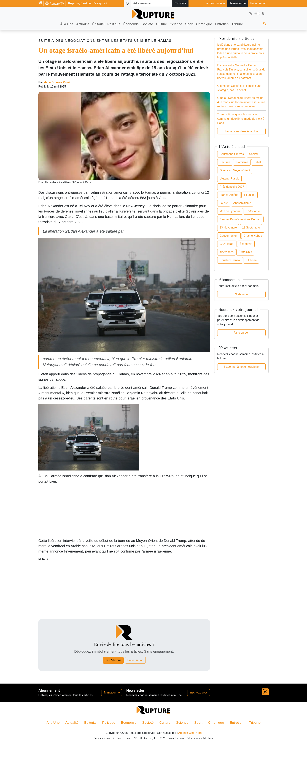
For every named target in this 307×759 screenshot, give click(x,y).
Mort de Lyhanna (230, 211)
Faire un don (258, 3)
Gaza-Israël (227, 243)
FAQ (135, 753)
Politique (113, 24)
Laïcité (224, 203)
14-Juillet (249, 194)
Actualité (82, 24)
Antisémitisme (242, 203)
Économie (131, 24)
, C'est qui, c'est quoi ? (87, 3)
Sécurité (225, 162)
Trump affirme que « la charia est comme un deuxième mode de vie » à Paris (240, 118)
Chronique (204, 24)
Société (147, 24)
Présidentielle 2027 (232, 186)
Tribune (237, 24)
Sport (189, 24)
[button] (265, 709)
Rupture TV (56, 3)
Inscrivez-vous (199, 707)
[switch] (257, 13)
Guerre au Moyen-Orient (235, 170)
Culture (161, 24)
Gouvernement (229, 235)
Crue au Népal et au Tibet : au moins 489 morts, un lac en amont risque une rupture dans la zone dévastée (241, 102)
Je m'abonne (238, 3)
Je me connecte (215, 3)
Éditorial (98, 24)
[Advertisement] (124, 521)
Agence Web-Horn (190, 747)
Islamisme (241, 162)
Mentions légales (148, 753)
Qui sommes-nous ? (103, 753)
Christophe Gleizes (232, 154)
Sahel (257, 162)
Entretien (222, 24)
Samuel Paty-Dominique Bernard (240, 219)
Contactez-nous (176, 753)
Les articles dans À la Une (241, 131)
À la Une (66, 24)
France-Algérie (229, 194)
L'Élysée (251, 260)
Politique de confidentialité (200, 753)
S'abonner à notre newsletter (241, 366)
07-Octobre (253, 211)
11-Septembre (251, 227)
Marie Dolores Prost (57, 87)
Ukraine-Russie (229, 178)
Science (176, 24)
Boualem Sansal (230, 260)
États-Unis (245, 252)
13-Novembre (228, 227)
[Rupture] (41, 3)
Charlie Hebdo (253, 235)
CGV (162, 753)
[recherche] (264, 25)
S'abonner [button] (241, 294)
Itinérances (226, 252)
